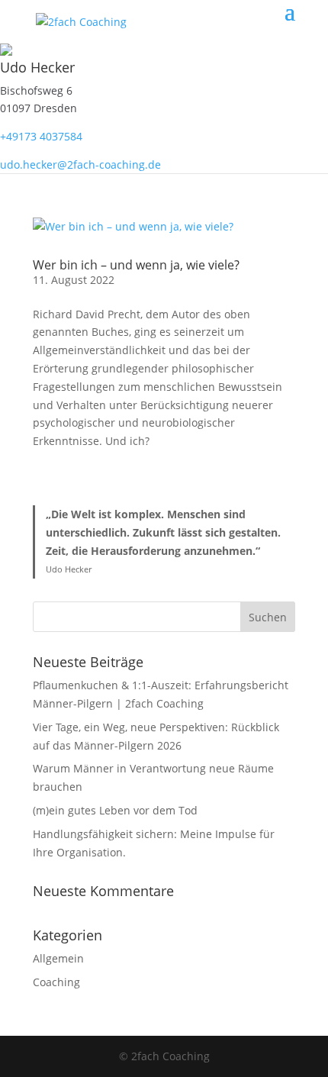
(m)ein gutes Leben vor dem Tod (115, 810)
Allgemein (58, 958)
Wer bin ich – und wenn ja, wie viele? (136, 264)
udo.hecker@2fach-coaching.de (80, 164)
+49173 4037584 (41, 136)
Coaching (56, 982)
